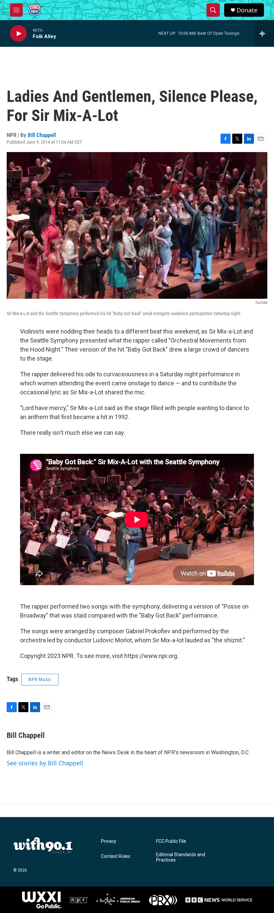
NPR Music (39, 679)
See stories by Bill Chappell (45, 763)
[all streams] (264, 33)
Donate (247, 10)
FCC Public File (171, 841)
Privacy (108, 841)
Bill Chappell (42, 135)
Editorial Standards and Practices (180, 857)
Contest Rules (115, 856)
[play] (18, 33)
